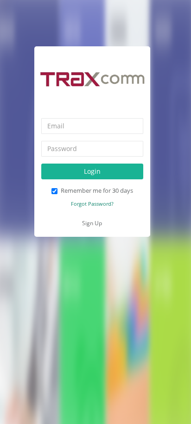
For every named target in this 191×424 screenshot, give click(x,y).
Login (92, 171)
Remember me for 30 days (97, 190)
